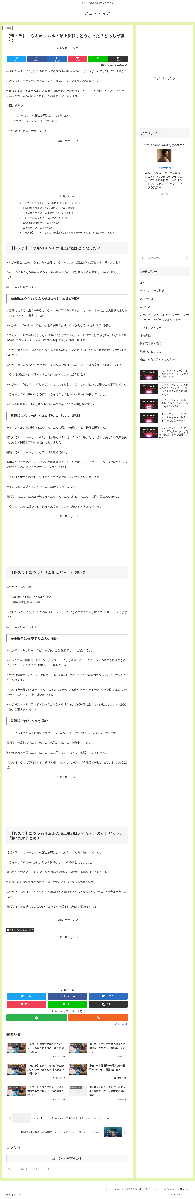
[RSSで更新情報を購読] (98, 1017)
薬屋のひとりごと (150, 351)
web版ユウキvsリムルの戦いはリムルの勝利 (49, 208)
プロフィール (114, 1189)
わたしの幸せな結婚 (152, 290)
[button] (118, 59)
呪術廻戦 (145, 335)
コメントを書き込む (67, 1158)
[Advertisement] (67, 164)
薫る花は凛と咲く (150, 343)
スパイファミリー (150, 327)
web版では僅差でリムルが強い (42, 222)
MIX (142, 282)
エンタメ (145, 306)
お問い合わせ (183, 1189)
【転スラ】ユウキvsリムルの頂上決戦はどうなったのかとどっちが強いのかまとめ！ (68, 232)
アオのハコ (146, 298)
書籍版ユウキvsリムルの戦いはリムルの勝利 (49, 213)
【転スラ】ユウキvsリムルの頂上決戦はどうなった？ (51, 203)
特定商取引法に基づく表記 (137, 1189)
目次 (63, 196)
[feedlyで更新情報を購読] (36, 1017)
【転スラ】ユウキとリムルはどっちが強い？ (46, 217)
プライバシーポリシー (163, 1189)
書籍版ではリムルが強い (38, 227)
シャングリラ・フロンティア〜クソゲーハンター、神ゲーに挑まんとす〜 (164, 317)
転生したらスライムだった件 (22, 930)
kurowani (164, 168)
